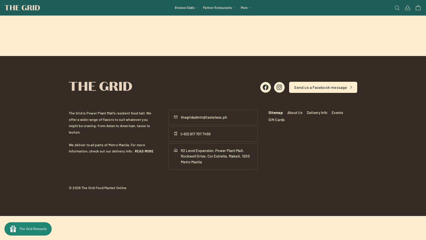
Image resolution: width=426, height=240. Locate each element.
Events (337, 112)
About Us (294, 112)
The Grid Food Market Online (104, 188)
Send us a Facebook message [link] (320, 87)
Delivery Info (317, 112)
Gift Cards (276, 119)
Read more (144, 151)
